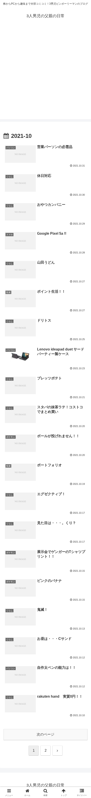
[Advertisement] (45, 73)
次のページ (45, 734)
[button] (82, 625)
